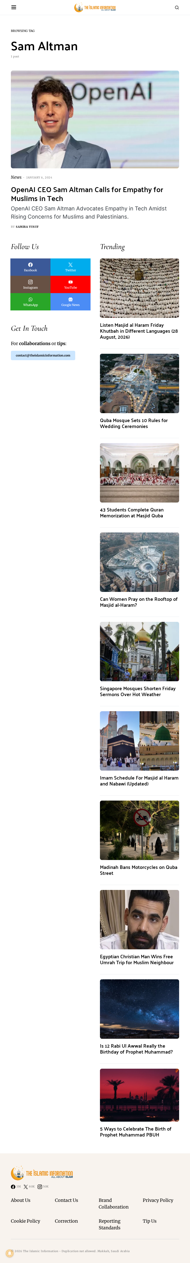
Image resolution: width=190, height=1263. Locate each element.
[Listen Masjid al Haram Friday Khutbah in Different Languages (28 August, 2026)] (139, 288)
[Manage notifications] (10, 1253)
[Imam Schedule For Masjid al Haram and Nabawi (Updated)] (139, 741)
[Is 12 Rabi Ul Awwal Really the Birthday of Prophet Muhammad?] (139, 1009)
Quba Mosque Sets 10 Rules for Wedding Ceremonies (134, 422)
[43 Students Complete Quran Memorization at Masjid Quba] (139, 473)
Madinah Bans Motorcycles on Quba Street (138, 869)
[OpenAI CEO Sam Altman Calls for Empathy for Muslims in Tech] (95, 120)
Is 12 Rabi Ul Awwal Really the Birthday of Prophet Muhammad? (136, 1048)
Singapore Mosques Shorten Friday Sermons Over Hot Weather (138, 691)
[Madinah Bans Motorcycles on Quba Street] (139, 830)
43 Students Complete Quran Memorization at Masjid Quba (132, 512)
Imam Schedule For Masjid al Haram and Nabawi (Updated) (139, 780)
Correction (66, 1221)
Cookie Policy (25, 1221)
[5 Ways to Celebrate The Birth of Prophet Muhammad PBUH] (139, 1095)
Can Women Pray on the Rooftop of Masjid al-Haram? (139, 601)
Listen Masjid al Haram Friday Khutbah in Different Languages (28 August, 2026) (139, 330)
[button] (14, 7)
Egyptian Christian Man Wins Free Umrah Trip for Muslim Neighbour (137, 959)
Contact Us (66, 1200)
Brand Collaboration (114, 1203)
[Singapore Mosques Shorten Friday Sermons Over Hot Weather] (139, 651)
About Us (20, 1200)
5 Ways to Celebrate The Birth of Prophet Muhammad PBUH (135, 1131)
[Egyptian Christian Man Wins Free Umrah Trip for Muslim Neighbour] (139, 919)
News (16, 177)
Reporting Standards (109, 1224)
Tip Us (150, 1221)
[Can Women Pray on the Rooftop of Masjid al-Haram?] (139, 562)
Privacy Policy (158, 1200)
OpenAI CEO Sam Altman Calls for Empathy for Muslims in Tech (87, 193)
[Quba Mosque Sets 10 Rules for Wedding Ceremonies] (139, 383)
